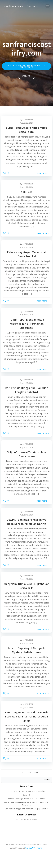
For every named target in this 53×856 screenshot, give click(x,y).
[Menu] (47, 6)
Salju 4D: (26, 795)
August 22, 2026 (26, 187)
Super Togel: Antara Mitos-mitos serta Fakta (26, 791)
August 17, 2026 (26, 383)
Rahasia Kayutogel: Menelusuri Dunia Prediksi (26, 798)
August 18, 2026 (26, 315)
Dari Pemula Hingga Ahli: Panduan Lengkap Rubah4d (26, 809)
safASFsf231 (28, 119)
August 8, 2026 (26, 707)
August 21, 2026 (26, 247)
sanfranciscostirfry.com (21, 6)
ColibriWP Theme (33, 848)
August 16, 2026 (26, 447)
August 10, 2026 (26, 515)
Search (46, 780)
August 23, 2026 (26, 123)
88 (29, 772)
